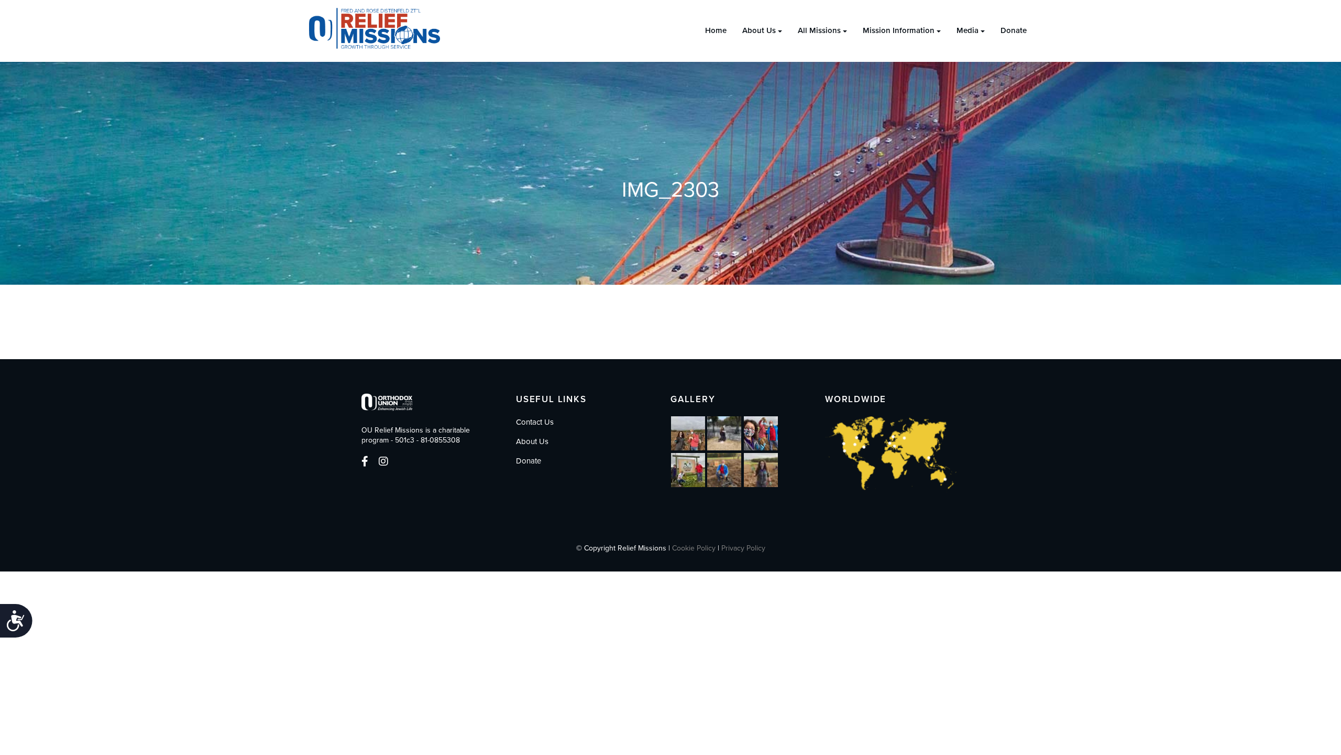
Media (968, 30)
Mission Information (899, 30)
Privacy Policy (743, 548)
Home (716, 30)
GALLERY (693, 399)
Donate (1014, 30)
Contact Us (535, 422)
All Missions (819, 30)
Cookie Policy (694, 548)
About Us (759, 30)
